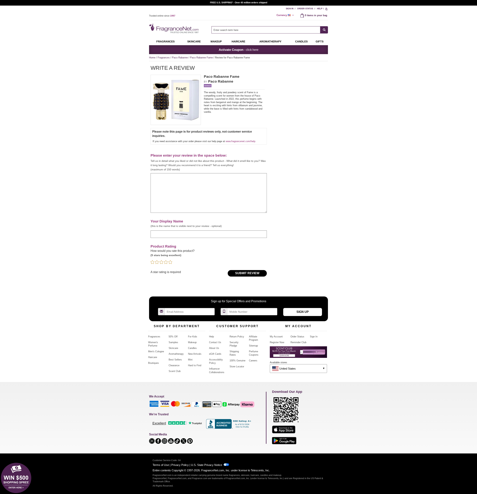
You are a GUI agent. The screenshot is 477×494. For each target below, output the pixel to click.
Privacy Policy (180, 464)
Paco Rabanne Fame (202, 57)
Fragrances (165, 41)
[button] (152, 440)
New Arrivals (194, 353)
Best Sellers (175, 359)
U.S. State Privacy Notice (206, 464)
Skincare (194, 41)
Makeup (216, 41)
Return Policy (237, 336)
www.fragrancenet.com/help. (241, 141)
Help (319, 8)
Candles (192, 348)
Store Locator (237, 366)
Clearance (174, 365)
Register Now (277, 342)
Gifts (319, 41)
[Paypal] (196, 404)
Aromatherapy (176, 353)
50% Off (173, 336)
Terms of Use (161, 464)
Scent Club (175, 371)
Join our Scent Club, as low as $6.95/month (238, 2)
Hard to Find (194, 365)
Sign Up (302, 311)
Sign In (289, 8)
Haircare (238, 41)
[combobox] (269, 29)
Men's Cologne (156, 351)
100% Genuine (237, 360)
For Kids (192, 336)
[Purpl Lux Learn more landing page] (298, 353)
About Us (214, 348)
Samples (173, 342)
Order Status (305, 8)
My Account (276, 336)
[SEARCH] (324, 29)
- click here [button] (238, 50)
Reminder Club (298, 342)
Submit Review (247, 273)
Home (152, 57)
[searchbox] (265, 29)
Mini (190, 359)
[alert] (286, 15)
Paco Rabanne (180, 57)
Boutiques (153, 363)
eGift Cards (215, 353)
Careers (253, 360)
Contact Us (215, 342)
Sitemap (253, 345)
